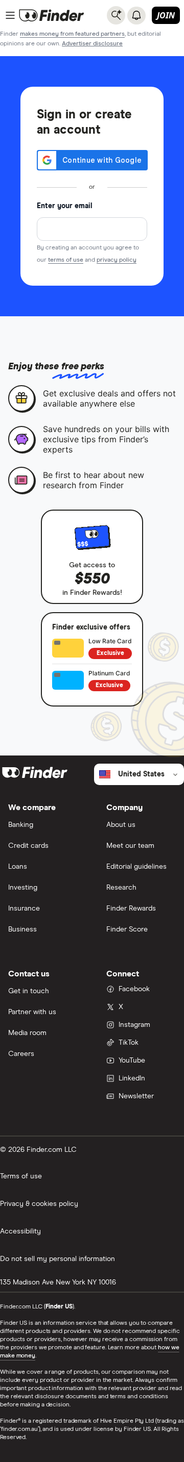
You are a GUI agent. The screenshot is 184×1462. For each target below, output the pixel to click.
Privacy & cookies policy (39, 1203)
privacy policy (116, 260)
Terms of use (21, 1176)
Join (166, 15)
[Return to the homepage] (51, 15)
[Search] (116, 15)
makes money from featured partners (72, 34)
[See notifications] (136, 15)
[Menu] (10, 15)
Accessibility (20, 1231)
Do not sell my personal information (57, 1259)
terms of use (65, 260)
